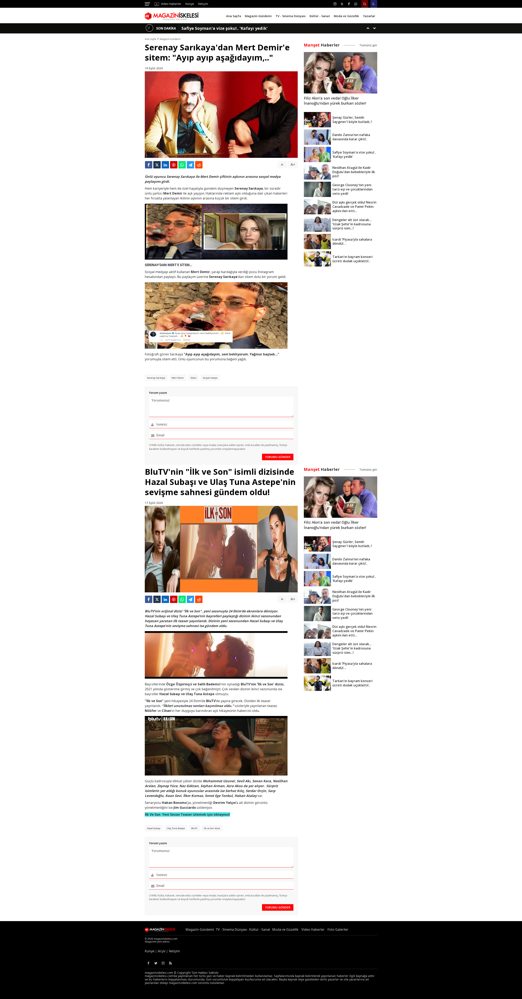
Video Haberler (170, 4)
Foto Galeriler (337, 929)
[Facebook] (348, 4)
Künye (189, 4)
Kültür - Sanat (259, 929)
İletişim (203, 4)
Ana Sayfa (150, 39)
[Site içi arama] (364, 4)
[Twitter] (341, 4)
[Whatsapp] (355, 4)
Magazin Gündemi (170, 39)
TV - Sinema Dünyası (231, 929)
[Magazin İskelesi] (161, 929)
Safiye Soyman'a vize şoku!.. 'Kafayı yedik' (224, 28)
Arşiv (161, 951)
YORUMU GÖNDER (277, 457)
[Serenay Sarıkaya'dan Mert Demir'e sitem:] (172, 15)
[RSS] (170, 963)
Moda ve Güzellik (285, 929)
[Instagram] (335, 4)
